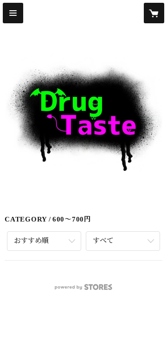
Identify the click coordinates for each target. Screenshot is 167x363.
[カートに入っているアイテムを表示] (154, 13)
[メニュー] (13, 13)
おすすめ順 (31, 240)
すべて (103, 240)
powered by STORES (83, 289)
